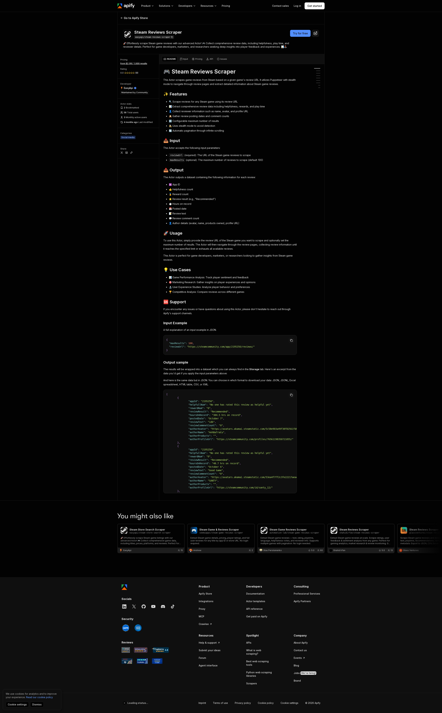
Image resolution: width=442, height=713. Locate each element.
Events (298, 657)
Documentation (255, 593)
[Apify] (126, 5)
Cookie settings (289, 702)
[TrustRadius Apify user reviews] (142, 661)
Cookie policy (266, 702)
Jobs (305, 673)
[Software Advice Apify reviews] (141, 650)
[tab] (169, 59)
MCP (201, 616)
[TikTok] (172, 606)
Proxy (202, 608)
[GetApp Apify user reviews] (126, 650)
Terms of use (220, 702)
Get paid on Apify (256, 616)
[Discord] (163, 606)
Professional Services (307, 593)
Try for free (300, 33)
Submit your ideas (209, 650)
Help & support (208, 642)
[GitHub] (143, 606)
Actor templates (255, 601)
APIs (248, 642)
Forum (202, 657)
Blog (296, 665)
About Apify (301, 642)
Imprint (202, 702)
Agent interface (208, 665)
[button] (212, 586)
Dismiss (37, 704)
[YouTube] (153, 606)
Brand (297, 680)
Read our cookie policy (39, 697)
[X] (134, 606)
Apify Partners (302, 601)
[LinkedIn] (124, 606)
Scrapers (251, 683)
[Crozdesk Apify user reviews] (157, 661)
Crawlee (204, 624)
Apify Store (205, 593)
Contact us (300, 650)
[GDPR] (126, 628)
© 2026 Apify (312, 702)
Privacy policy (243, 702)
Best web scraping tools (257, 663)
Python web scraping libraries (259, 674)
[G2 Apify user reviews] (127, 661)
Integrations (206, 601)
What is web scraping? (253, 652)
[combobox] (315, 33)
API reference (254, 608)
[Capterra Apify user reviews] (160, 650)
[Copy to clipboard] (291, 340)
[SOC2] (138, 628)
